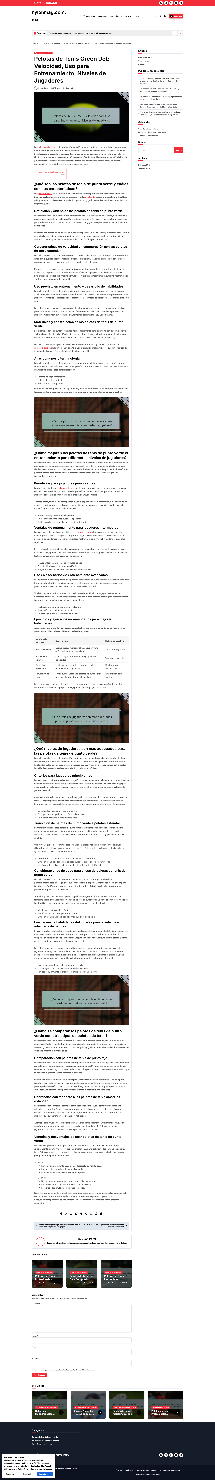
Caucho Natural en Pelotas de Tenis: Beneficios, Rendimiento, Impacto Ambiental (159, 90)
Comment (36, 1303)
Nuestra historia (116, 16)
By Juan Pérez (43, 88)
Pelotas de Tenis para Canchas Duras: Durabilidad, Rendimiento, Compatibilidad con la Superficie (160, 113)
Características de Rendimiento (151, 129)
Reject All (27, 1474)
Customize (10, 1474)
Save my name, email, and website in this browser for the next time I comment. (65, 1370)
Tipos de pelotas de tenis (43, 53)
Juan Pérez (89, 1239)
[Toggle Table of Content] (61, 176)
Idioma (138, 16)
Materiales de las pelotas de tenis (152, 132)
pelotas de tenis (45, 193)
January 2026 (144, 168)
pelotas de (90, 196)
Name (35, 1336)
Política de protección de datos (148, 1474)
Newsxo (61, 1468)
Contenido (129, 16)
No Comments (68, 88)
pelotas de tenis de (46, 147)
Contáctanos (102, 16)
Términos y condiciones (125, 1470)
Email (35, 1347)
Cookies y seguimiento (171, 1470)
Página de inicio (89, 16)
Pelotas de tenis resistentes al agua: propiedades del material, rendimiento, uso (161, 97)
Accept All (43, 1474)
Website (35, 1358)
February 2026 (144, 165)
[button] (180, 33)
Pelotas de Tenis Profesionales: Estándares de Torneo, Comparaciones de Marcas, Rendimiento (160, 105)
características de (42, 347)
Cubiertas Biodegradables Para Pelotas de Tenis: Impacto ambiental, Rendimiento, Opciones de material (160, 81)
